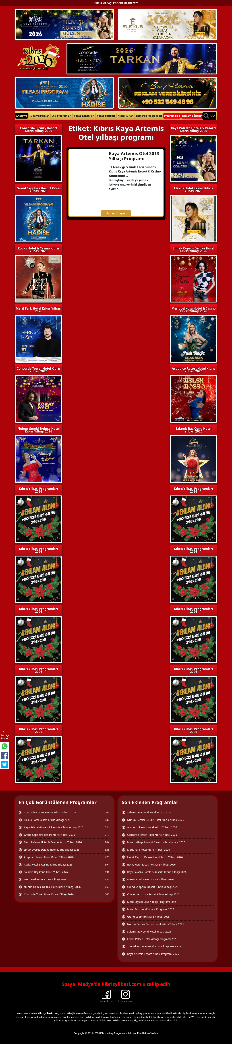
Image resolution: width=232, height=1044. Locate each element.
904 (107, 842)
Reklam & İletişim (192, 115)
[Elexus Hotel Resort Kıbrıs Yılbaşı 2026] (167, 24)
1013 (106, 834)
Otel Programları (61, 115)
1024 (106, 827)
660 (107, 887)
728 (107, 857)
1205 (106, 812)
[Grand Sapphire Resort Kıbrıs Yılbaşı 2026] (64, 92)
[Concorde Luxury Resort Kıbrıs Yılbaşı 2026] (141, 58)
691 (107, 872)
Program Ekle (172, 115)
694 (107, 864)
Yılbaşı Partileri (106, 115)
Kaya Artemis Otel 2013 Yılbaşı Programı (134, 156)
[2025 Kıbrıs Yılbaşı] (38, 519)
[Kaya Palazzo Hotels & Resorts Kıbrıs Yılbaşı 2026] (64, 24)
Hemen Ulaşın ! (116, 213)
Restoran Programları (149, 115)
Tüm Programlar (39, 115)
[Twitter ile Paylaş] (4, 764)
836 (107, 849)
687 (107, 879)
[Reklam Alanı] (167, 92)
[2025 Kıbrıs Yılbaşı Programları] (193, 519)
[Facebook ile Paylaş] (4, 755)
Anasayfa (21, 115)
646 (107, 894)
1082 (106, 820)
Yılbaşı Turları (125, 115)
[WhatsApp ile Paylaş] (4, 746)
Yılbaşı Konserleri (84, 115)
